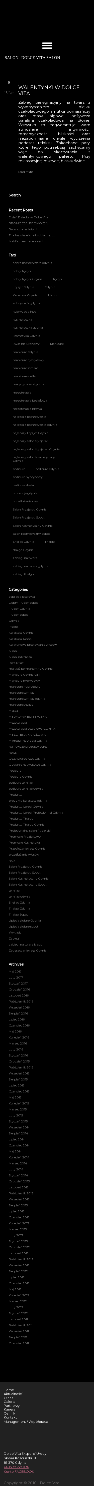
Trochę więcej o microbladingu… (32, 235)
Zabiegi (14, 938)
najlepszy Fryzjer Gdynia (30, 433)
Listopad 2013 (19, 1187)
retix (12, 860)
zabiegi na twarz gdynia (30, 566)
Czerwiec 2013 (19, 1217)
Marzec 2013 (18, 1229)
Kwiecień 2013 (19, 1223)
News (13, 752)
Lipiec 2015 (16, 1085)
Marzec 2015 (18, 1109)
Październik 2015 (21, 1067)
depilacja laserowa (22, 596)
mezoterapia (22, 392)
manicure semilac (25, 368)
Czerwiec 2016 (19, 1025)
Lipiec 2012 (17, 1277)
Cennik (9, 1413)
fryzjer (57, 279)
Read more (25, 171)
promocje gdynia (25, 493)
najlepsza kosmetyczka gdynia (35, 425)
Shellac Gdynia (23, 541)
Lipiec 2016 (17, 1019)
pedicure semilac (21, 782)
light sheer (16, 662)
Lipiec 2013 (17, 1211)
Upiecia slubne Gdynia (25, 920)
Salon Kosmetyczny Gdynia (33, 525)
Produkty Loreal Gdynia (26, 806)
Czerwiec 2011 (19, 1343)
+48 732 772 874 (16, 1467)
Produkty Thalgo (21, 818)
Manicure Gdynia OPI (24, 674)
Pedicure (15, 770)
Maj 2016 (15, 1031)
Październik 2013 (21, 1193)
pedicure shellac (24, 485)
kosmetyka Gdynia (26, 336)
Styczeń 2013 (18, 1241)
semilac (14, 890)
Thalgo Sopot (18, 914)
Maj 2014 (15, 1151)
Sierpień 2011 (18, 1337)
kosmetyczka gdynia (28, 327)
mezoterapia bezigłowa (30, 400)
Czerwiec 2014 (19, 1145)
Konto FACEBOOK (19, 1472)
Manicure (57, 344)
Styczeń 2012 (18, 1313)
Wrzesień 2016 (19, 1007)
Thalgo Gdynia (19, 908)
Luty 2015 (16, 1115)
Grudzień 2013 (19, 1181)
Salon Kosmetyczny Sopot (28, 884)
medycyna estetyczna (28, 384)
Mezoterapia (18, 722)
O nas (8, 1398)
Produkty (16, 794)
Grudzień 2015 (19, 1061)
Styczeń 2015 (18, 1121)
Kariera (9, 1409)
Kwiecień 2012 (19, 1295)
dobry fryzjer (22, 271)
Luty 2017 (16, 977)
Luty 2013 (16, 1235)
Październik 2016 (21, 1001)
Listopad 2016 (19, 995)
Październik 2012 (21, 1259)
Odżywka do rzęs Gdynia (27, 758)
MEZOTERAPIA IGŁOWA (27, 734)
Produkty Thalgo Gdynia (27, 824)
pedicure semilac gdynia (26, 788)
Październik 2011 (21, 1325)
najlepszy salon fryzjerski (30, 441)
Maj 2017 (15, 971)
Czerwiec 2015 (19, 1091)
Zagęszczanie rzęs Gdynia (28, 950)
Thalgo (50, 541)
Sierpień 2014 (18, 1133)
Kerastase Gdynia (25, 295)
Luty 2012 (16, 1307)
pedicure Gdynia (47, 469)
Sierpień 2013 (18, 1205)
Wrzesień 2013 (19, 1199)
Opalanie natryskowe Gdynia (30, 764)
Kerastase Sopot (20, 638)
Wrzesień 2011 (19, 1331)
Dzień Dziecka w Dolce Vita (28, 217)
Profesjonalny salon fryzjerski (30, 830)
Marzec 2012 (18, 1301)
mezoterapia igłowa (27, 409)
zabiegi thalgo (23, 574)
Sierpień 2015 (18, 1079)
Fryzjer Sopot (18, 614)
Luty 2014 (16, 1169)
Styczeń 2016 (18, 1055)
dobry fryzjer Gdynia (28, 279)
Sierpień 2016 (18, 1013)
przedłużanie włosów (24, 854)
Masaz (13, 710)
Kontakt (10, 1417)
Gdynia (50, 287)
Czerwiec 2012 (19, 1283)
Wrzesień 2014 (19, 1127)
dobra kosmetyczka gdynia (32, 263)
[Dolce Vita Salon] (47, 21)
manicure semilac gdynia (27, 698)
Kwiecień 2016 (19, 1037)
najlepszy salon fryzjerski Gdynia (36, 449)
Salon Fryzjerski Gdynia (30, 509)
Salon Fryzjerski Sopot (29, 517)
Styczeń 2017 (18, 983)
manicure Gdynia (25, 352)
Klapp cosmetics (20, 656)
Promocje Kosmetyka (24, 842)
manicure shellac (25, 376)
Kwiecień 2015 (19, 1103)
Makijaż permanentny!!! (26, 241)
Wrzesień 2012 (19, 1265)
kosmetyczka (22, 319)
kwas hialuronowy (26, 344)
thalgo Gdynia (23, 550)
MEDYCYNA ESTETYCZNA (28, 716)
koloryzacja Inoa (24, 311)
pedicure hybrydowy (28, 477)
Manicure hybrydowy (24, 680)
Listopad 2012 (19, 1253)
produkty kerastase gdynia (28, 800)
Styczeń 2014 (18, 1175)
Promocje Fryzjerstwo (25, 836)
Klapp (13, 650)
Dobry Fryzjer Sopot (23, 602)
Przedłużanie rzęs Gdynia (27, 848)
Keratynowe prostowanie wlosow (33, 644)
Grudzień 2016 (19, 989)
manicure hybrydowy (28, 360)
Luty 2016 (16, 1049)
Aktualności (13, 1394)
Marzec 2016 (18, 1043)
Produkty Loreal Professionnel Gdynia (36, 812)
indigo (13, 626)
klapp (52, 295)
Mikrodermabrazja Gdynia (28, 740)
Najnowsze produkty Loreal (28, 746)
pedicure (19, 469)
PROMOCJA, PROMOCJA (28, 223)
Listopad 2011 (18, 1319)
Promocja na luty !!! (23, 229)
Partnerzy (12, 1406)
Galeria (9, 1402)
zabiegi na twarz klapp (25, 944)
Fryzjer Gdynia (23, 287)
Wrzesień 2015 (19, 1073)
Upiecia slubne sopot (23, 926)
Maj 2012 (15, 1289)
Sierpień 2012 (18, 1271)
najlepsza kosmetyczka (29, 417)
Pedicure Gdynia (21, 776)
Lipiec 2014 (17, 1139)
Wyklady (15, 932)
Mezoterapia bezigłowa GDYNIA (32, 728)
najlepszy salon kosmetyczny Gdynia (34, 459)
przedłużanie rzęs (25, 501)
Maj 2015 (15, 1097)
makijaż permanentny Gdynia (31, 668)
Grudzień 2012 (19, 1247)
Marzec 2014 (18, 1163)
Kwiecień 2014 (19, 1157)
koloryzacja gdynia (26, 303)
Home (9, 1390)
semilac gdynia (19, 896)
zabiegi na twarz (25, 558)
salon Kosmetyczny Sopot (31, 533)
